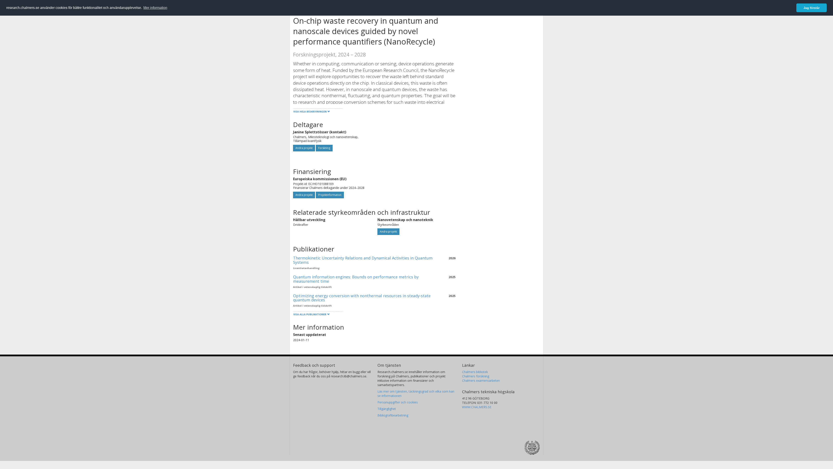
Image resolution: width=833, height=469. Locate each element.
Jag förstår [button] (811, 8)
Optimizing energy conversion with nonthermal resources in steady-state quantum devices (362, 298)
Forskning (324, 148)
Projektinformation (329, 195)
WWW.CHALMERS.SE (476, 407)
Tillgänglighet (386, 409)
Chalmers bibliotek (475, 372)
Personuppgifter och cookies (397, 402)
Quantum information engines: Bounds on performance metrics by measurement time (356, 279)
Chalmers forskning (475, 376)
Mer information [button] (155, 8)
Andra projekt (304, 148)
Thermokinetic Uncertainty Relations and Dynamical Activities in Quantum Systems (363, 260)
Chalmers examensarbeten (481, 380)
